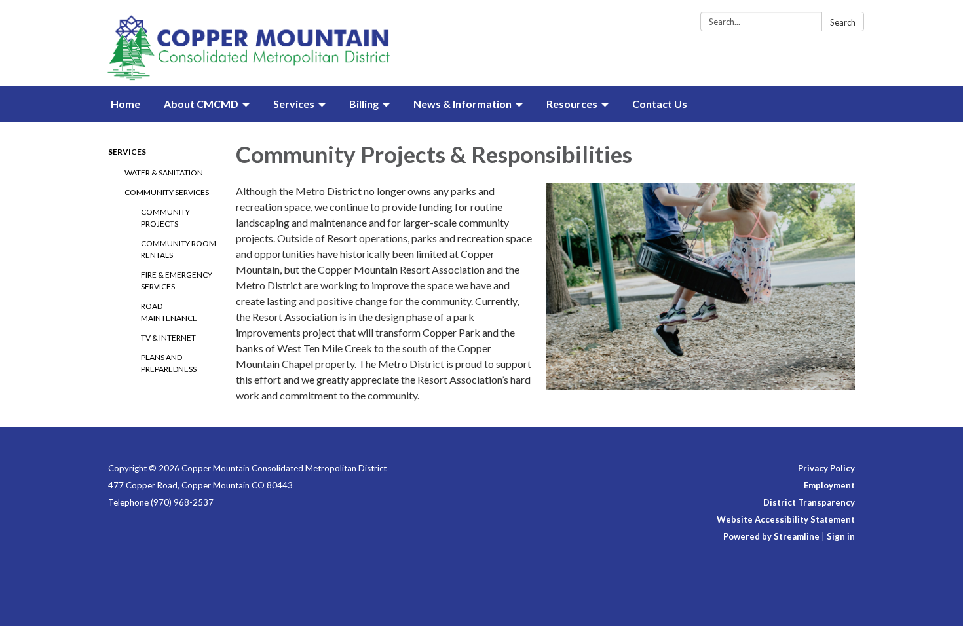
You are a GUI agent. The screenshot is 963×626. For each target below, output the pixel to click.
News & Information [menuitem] (462, 104)
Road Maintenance (169, 312)
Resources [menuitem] (571, 104)
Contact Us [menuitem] (659, 104)
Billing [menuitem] (364, 104)
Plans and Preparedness (169, 363)
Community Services (166, 192)
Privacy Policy (826, 468)
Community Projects (165, 218)
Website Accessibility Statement (786, 519)
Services (127, 151)
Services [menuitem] (293, 104)
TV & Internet (168, 337)
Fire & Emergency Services (176, 280)
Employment (829, 485)
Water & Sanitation (163, 172)
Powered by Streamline (771, 536)
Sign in (841, 536)
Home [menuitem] (125, 104)
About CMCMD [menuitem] (201, 104)
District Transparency (809, 502)
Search (843, 22)
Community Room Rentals (178, 249)
